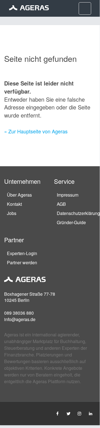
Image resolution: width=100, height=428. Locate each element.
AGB (61, 204)
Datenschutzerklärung (78, 213)
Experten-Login (22, 253)
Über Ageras (19, 195)
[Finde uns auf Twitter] (68, 413)
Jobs (11, 213)
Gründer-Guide (71, 222)
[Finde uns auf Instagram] (79, 413)
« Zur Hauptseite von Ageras (36, 131)
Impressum (67, 195)
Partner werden (22, 262)
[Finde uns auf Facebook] (57, 413)
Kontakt (14, 204)
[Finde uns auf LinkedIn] (90, 413)
